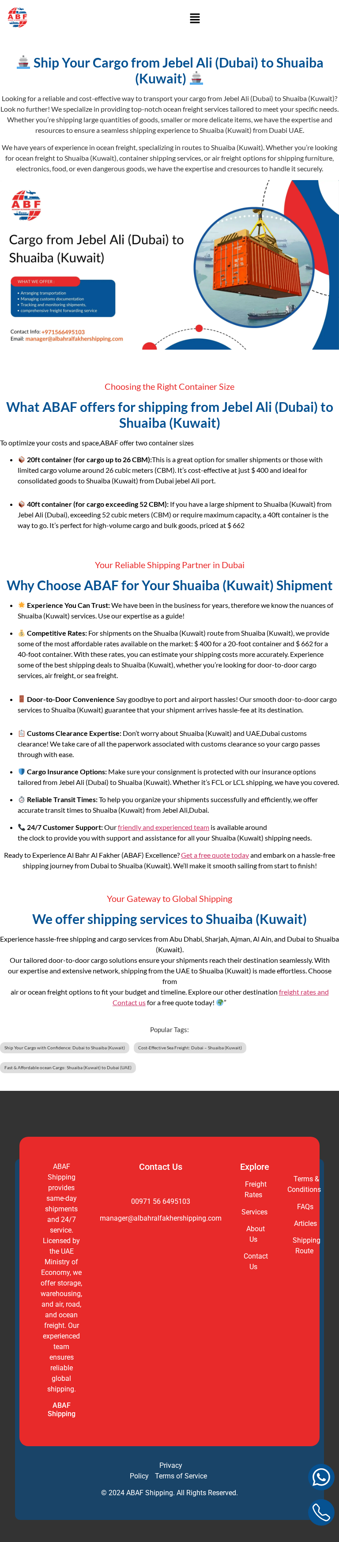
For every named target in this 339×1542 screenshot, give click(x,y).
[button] (194, 18)
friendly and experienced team (163, 827)
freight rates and (304, 992)
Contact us (129, 1002)
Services (254, 1212)
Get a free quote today (215, 855)
